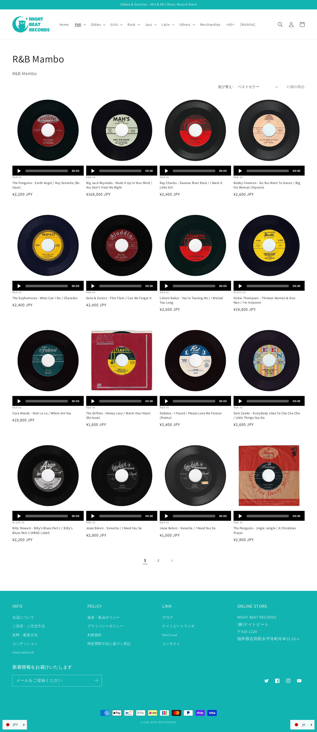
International (23, 652)
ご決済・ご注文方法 (28, 626)
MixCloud (169, 635)
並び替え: (225, 86)
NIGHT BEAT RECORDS (163, 722)
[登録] (96, 680)
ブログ (167, 617)
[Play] (19, 170)
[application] (48, 171)
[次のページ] (171, 560)
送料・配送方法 (25, 635)
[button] (280, 24)
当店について (23, 617)
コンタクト (171, 643)
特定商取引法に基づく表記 (109, 643)
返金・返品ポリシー (103, 617)
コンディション (25, 643)
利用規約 (94, 635)
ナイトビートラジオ (178, 626)
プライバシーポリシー (105, 626)
